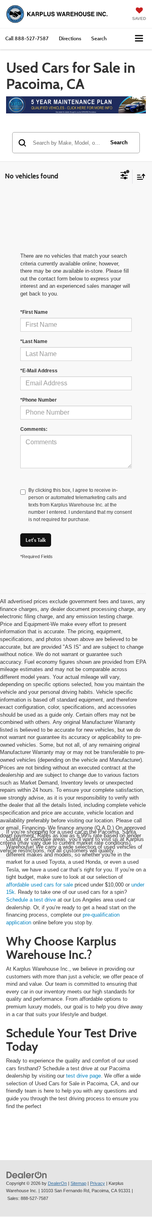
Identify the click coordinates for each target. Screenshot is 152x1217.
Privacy (97, 1183)
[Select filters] (124, 176)
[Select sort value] (139, 177)
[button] (27, 38)
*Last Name (33, 341)
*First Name (34, 312)
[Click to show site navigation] (139, 38)
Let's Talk (36, 540)
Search (119, 142)
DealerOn (57, 1183)
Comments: (33, 429)
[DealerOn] (26, 1174)
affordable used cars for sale (39, 885)
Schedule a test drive (31, 900)
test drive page (83, 1076)
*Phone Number (38, 400)
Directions (70, 38)
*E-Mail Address (39, 371)
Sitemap (78, 1183)
